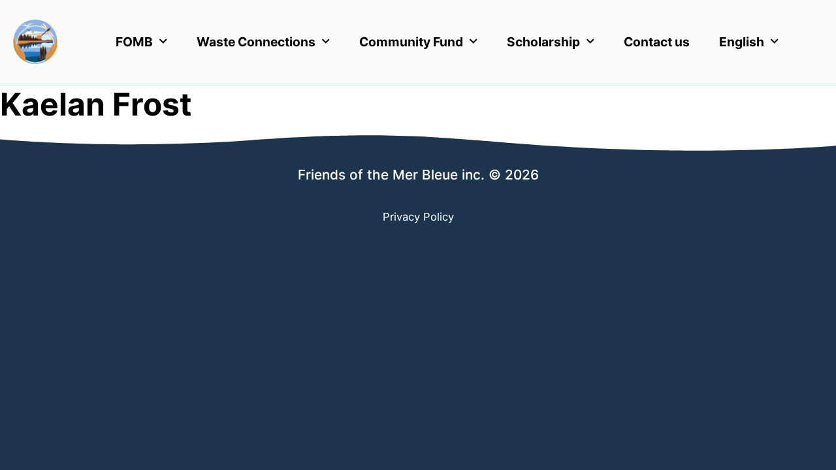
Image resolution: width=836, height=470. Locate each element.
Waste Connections (256, 42)
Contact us (657, 42)
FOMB (134, 42)
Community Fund (411, 42)
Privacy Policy (418, 216)
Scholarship (543, 42)
